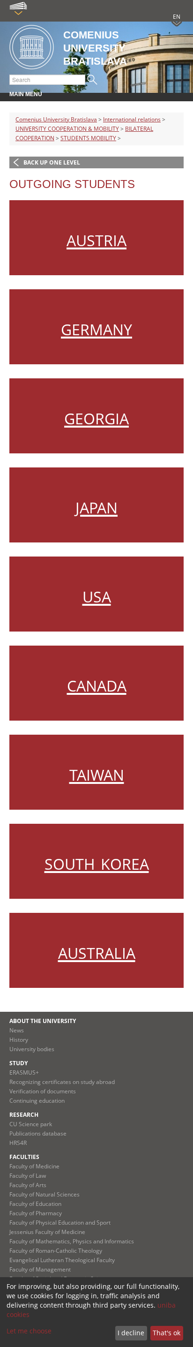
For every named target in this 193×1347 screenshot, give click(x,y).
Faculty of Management (40, 1269)
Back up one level (51, 162)
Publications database (38, 1133)
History (18, 1040)
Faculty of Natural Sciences (44, 1194)
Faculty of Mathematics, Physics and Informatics (71, 1241)
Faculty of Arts (27, 1185)
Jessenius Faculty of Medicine (47, 1232)
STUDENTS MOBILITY (88, 138)
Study (18, 1063)
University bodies (31, 1049)
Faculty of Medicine (34, 1166)
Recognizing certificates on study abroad (62, 1082)
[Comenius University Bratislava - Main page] (31, 48)
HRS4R (18, 1143)
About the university (42, 1021)
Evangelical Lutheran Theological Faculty (62, 1260)
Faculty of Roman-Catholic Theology (55, 1251)
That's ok (166, 1332)
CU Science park (30, 1124)
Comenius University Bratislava (56, 119)
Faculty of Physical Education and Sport (60, 1223)
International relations (132, 119)
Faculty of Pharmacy (35, 1213)
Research (23, 1115)
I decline (131, 1332)
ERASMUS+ (24, 1072)
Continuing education (37, 1101)
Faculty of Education (35, 1204)
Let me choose (29, 1330)
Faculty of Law (27, 1176)
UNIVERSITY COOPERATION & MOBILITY (67, 129)
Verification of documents (42, 1091)
